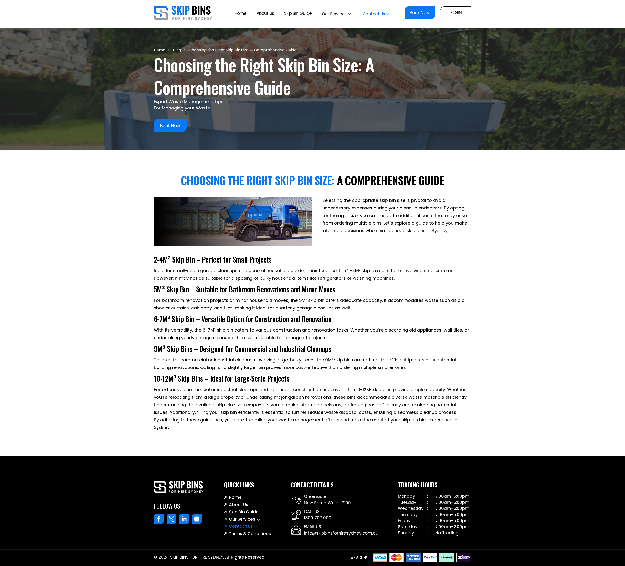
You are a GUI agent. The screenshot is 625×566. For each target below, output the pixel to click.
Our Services (334, 14)
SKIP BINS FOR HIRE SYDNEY (196, 557)
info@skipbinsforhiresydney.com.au (341, 533)
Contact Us (374, 14)
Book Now (420, 13)
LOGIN (455, 13)
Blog (177, 50)
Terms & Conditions (250, 533)
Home (241, 13)
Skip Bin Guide (298, 13)
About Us (265, 13)
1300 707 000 (317, 518)
